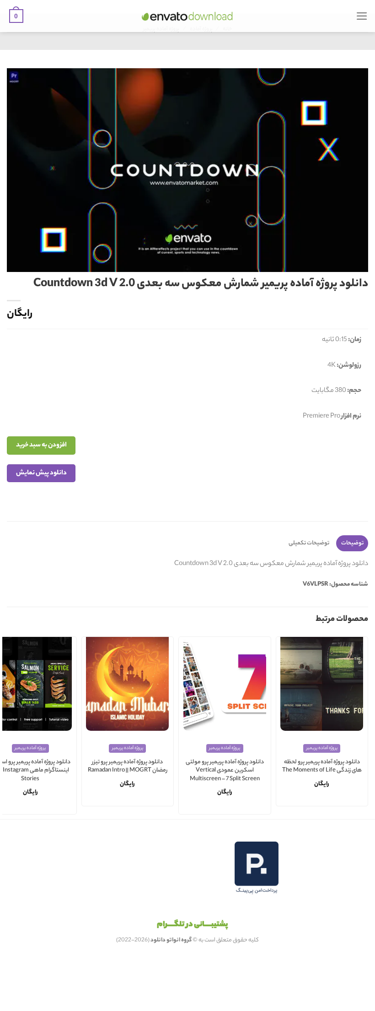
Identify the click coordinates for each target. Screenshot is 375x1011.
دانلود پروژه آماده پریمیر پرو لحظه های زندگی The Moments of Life (322, 766)
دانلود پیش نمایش (41, 473)
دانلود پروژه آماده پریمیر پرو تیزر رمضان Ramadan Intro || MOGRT (127, 766)
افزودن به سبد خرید (41, 445)
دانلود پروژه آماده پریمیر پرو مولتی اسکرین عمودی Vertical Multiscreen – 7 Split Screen (225, 771)
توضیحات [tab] (352, 543)
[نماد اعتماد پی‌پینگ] (257, 868)
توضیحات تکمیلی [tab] (309, 543)
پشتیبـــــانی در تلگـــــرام (192, 925)
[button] (362, 16)
